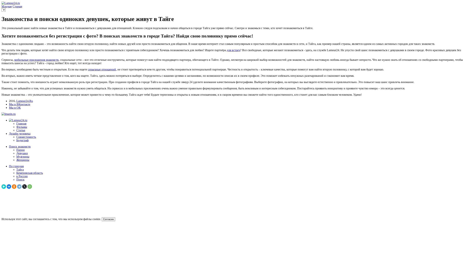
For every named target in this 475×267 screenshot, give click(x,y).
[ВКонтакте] (9, 186)
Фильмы (21, 126)
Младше (6, 6)
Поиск (20, 179)
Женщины (22, 159)
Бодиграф (22, 140)
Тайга (20, 169)
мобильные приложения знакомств (36, 59)
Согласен (108, 219)
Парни (20, 149)
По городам (16, 166)
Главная (21, 123)
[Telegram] (19, 186)
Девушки (22, 153)
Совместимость (26, 137)
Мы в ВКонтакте (19, 104)
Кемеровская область (29, 172)
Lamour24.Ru (24, 101)
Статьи (20, 130)
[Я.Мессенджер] (3, 186)
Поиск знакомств (20, 146)
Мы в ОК (15, 107)
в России (22, 176)
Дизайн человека (19, 133)
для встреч (233, 50)
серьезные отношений (102, 69)
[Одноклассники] (14, 186)
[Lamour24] (18, 120)
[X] (24, 186)
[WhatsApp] (29, 186)
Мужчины (22, 156)
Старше (17, 6)
